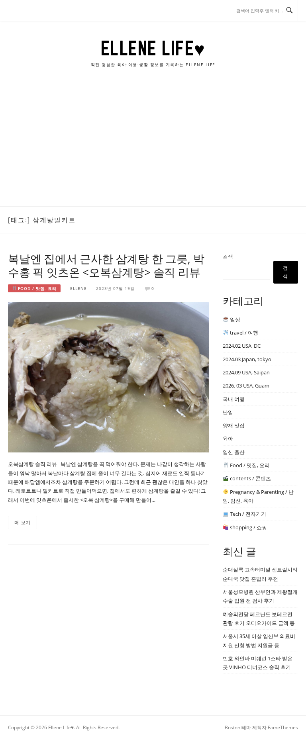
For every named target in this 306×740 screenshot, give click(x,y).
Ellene (78, 288)
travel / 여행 (243, 332)
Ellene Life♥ (153, 48)
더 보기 (22, 522)
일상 (234, 319)
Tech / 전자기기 (247, 513)
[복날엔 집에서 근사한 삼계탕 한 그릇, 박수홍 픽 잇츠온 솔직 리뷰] (108, 376)
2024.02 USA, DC (242, 345)
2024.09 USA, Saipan (246, 372)
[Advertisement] (153, 146)
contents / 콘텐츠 (250, 478)
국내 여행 (234, 399)
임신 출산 (234, 452)
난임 (228, 412)
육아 (228, 438)
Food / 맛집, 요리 (36, 288)
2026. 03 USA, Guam (246, 385)
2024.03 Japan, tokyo (247, 359)
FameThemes (283, 727)
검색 (228, 256)
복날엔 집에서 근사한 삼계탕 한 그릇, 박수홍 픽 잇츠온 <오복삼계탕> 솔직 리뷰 (106, 265)
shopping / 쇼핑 (248, 527)
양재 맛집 (234, 425)
